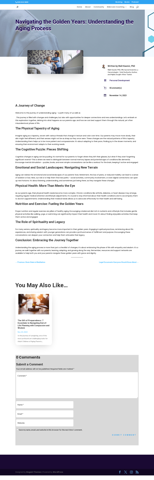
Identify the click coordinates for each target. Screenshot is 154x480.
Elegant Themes (33, 472)
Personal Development (120, 80)
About (88, 7)
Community (99, 7)
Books (127, 2)
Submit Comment (124, 435)
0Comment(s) (115, 88)
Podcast (135, 2)
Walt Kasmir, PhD (126, 66)
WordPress (58, 472)
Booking (119, 2)
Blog (132, 7)
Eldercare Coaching (115, 7)
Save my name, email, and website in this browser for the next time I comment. (50, 430)
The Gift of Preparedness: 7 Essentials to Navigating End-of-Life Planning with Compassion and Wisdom (33, 324)
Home (79, 7)
